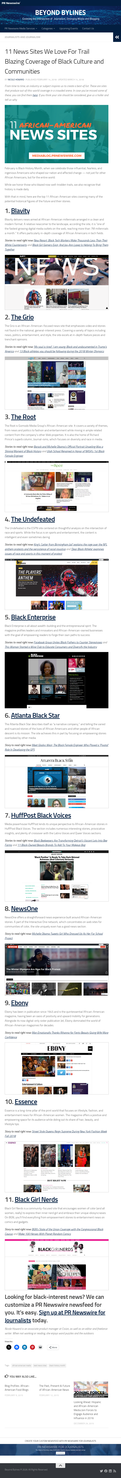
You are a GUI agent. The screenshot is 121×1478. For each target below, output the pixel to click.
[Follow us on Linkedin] (110, 1471)
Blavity (20, 211)
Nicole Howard (16, 79)
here (35, 95)
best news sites (40, 1365)
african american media (21, 1365)
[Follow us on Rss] (114, 1471)
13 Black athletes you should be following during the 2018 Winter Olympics (61, 351)
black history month (57, 1365)
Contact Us (88, 28)
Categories (47, 28)
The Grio (22, 317)
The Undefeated (33, 519)
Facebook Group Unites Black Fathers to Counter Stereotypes (68, 642)
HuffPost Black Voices (41, 815)
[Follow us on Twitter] (101, 1471)
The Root (23, 417)
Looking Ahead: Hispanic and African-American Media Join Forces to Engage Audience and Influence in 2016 (87, 1410)
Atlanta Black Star (35, 715)
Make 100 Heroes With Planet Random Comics (44, 1234)
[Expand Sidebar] (117, 37)
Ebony (19, 1003)
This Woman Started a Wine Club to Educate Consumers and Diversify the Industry (51, 647)
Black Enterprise (33, 617)
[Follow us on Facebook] (105, 1471)
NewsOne (24, 909)
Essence (26, 1102)
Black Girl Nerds (36, 1199)
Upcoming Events (68, 28)
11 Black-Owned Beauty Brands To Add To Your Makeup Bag (51, 845)
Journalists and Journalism (22, 37)
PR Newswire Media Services (20, 28)
